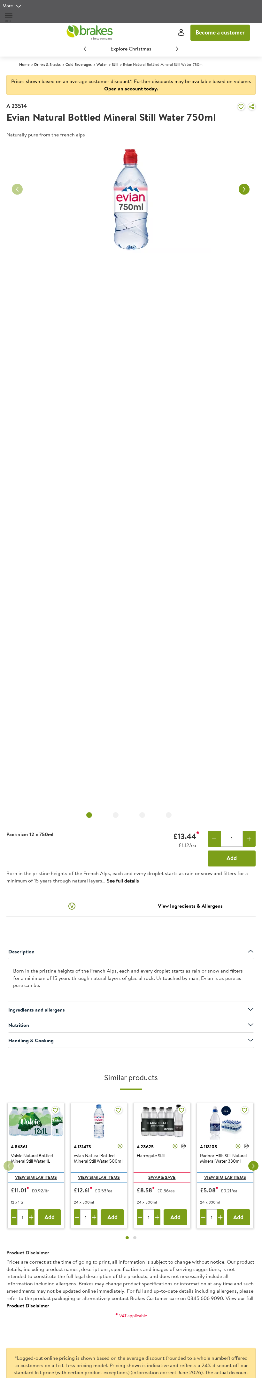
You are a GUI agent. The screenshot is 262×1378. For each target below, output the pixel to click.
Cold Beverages (79, 64)
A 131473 (82, 1146)
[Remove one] (214, 839)
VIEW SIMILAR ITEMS (36, 1177)
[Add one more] (249, 839)
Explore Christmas (131, 48)
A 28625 (145, 1146)
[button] (72, 906)
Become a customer (220, 32)
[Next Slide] (177, 48)
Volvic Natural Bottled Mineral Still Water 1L (32, 1158)
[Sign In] (181, 33)
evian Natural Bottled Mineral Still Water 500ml (98, 1158)
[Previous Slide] (85, 48)
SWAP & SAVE (161, 1177)
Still (115, 64)
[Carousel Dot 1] (127, 1238)
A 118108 (208, 1146)
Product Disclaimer (27, 1305)
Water (101, 64)
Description (21, 951)
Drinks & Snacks (47, 64)
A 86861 (19, 1146)
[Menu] (9, 17)
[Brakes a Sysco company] (89, 32)
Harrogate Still (151, 1156)
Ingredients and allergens (36, 1009)
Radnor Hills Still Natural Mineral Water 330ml (223, 1158)
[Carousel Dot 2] (135, 1238)
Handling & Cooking (31, 1040)
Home (24, 64)
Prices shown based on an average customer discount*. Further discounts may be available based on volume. (131, 85)
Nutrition (18, 1024)
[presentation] (131, 980)
